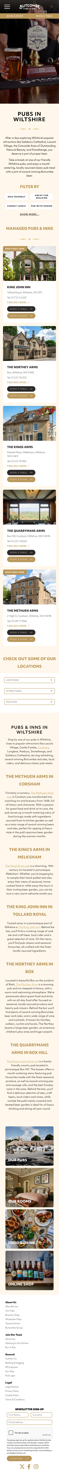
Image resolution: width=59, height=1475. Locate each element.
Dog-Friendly (17, 196)
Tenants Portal (12, 1323)
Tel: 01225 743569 (17, 541)
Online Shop (21, 1284)
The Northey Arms (27, 984)
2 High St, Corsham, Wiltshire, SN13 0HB (29, 616)
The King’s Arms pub (17, 866)
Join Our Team (13, 1334)
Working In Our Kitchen (16, 1343)
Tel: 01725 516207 (17, 297)
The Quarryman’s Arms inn (23, 1061)
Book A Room (15, 16)
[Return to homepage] (29, 6)
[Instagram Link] (36, 1467)
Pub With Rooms (41, 206)
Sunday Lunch (16, 206)
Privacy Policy (12, 1391)
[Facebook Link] (29, 1467)
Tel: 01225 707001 (17, 461)
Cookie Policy (12, 1395)
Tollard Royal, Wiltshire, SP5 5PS (24, 292)
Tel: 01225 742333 (17, 377)
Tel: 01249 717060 (17, 621)
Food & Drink (21, 1242)
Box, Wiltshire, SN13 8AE (20, 372)
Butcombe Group (14, 1327)
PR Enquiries (11, 1367)
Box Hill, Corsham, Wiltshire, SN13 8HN (28, 536)
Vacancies (10, 1338)
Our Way (9, 1371)
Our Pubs (17, 1160)
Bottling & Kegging (14, 1362)
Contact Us (11, 1358)
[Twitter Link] (22, 1467)
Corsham (43, 747)
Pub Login (10, 1375)
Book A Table (44, 16)
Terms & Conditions (15, 1399)
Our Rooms (19, 1201)
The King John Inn (29, 927)
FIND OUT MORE (17, 302)
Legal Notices (12, 1386)
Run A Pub (10, 1347)
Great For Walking (42, 196)
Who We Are (11, 1306)
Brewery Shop (12, 1315)
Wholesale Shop (13, 1319)
